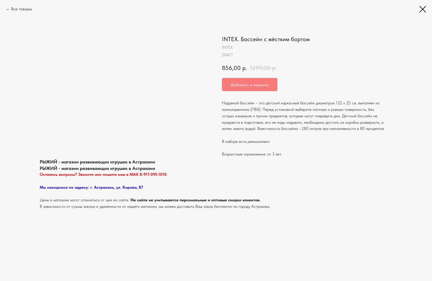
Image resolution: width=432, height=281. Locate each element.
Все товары (21, 8)
